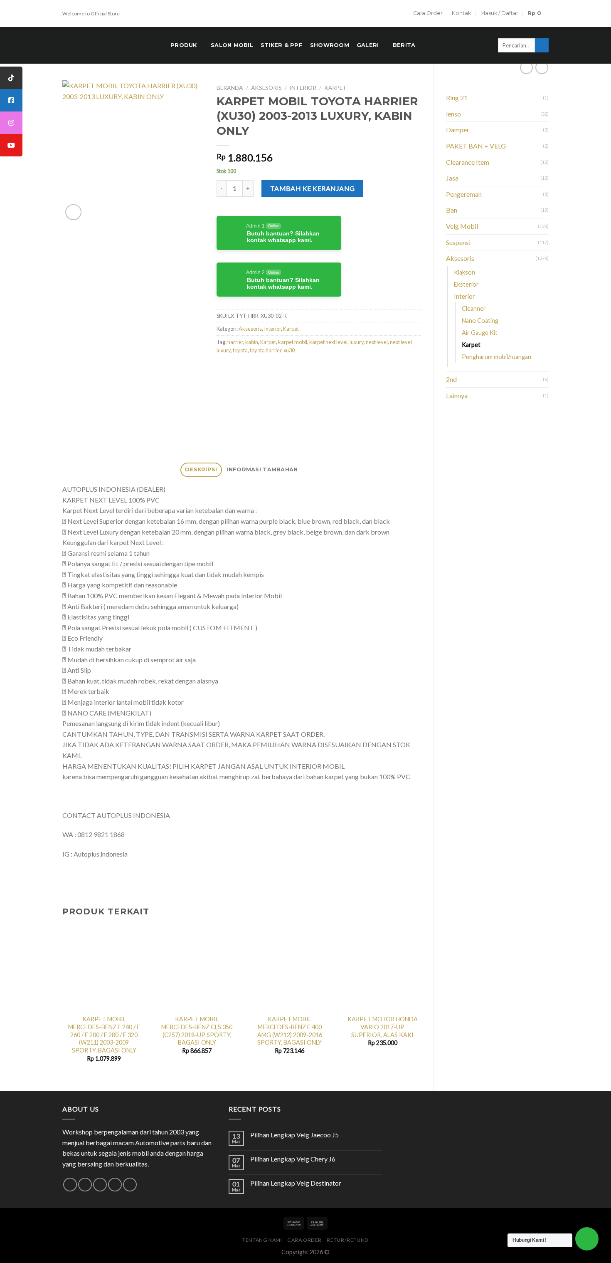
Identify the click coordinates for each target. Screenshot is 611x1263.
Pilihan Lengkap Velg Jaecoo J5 (294, 1135)
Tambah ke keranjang (312, 188)
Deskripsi (201, 469)
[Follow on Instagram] (85, 1184)
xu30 (289, 350)
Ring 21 (457, 98)
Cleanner (474, 308)
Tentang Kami (262, 1240)
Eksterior (466, 284)
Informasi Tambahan (262, 469)
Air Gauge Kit (480, 332)
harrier (235, 342)
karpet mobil (292, 342)
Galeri (368, 45)
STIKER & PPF (282, 45)
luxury (357, 342)
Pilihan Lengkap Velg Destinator (295, 1183)
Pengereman (464, 194)
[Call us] (115, 1184)
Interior (464, 296)
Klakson (464, 272)
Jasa (452, 178)
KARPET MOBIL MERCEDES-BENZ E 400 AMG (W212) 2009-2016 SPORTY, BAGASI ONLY (289, 1030)
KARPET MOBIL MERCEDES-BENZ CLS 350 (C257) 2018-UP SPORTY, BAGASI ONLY (196, 1030)
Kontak (461, 13)
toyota (240, 350)
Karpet (471, 344)
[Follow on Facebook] (70, 1184)
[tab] (201, 470)
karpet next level (328, 342)
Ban (451, 210)
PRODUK (183, 45)
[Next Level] (305, 386)
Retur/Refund (347, 1240)
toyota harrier (265, 350)
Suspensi (458, 242)
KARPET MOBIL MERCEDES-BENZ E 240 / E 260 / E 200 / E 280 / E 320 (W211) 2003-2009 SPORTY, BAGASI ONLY (104, 1034)
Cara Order (428, 13)
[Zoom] (73, 212)
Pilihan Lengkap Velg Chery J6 (292, 1159)
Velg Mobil (462, 226)
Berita (404, 45)
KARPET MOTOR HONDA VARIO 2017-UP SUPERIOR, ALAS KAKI (382, 1026)
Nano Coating (480, 320)
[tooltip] (11, 78)
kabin (251, 342)
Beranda (230, 87)
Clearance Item (467, 162)
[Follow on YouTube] (130, 1184)
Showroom (329, 45)
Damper (457, 130)
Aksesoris (460, 258)
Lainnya (457, 395)
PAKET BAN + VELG (476, 146)
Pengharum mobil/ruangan (496, 356)
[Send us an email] (100, 1184)
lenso (453, 114)
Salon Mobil (232, 45)
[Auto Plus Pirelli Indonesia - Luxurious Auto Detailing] (110, 45)
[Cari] (542, 45)
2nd (451, 379)
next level (377, 342)
